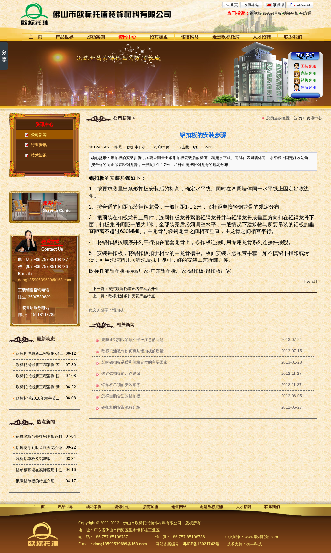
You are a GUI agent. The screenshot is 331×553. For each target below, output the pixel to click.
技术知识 (39, 155)
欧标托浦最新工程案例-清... (39, 353)
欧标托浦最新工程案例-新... (39, 387)
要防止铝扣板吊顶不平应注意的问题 (132, 339)
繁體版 (278, 5)
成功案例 (96, 36)
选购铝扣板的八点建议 (120, 373)
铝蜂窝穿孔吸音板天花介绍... (40, 447)
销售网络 (190, 36)
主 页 (35, 36)
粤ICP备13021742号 (201, 544)
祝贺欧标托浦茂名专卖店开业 (133, 288)
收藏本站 (251, 5)
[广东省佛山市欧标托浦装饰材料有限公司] (108, 13)
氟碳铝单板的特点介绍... (37, 481)
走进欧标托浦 (226, 36)
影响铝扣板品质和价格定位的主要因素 (134, 362)
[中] (137, 147)
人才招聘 (262, 36)
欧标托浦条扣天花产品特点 (131, 296)
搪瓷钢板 (291, 13)
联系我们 (293, 36)
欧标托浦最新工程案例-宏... (39, 365)
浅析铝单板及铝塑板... (35, 458)
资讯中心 (127, 36)
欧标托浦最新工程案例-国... (39, 376)
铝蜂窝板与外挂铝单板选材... (40, 436)
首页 (234, 5)
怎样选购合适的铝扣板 (120, 396)
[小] (143, 147)
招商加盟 (159, 36)
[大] (130, 147)
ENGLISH (304, 4)
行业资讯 (39, 144)
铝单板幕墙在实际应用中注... (40, 470)
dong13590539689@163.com (44, 280)
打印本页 (162, 147)
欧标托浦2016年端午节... (37, 398)
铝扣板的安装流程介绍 (120, 407)
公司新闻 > (124, 118)
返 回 (310, 281)
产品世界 (65, 36)
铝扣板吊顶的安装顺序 (120, 385)
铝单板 (255, 13)
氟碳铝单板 (272, 13)
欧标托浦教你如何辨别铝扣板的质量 (132, 351)
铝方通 (306, 13)
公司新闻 (39, 134)
